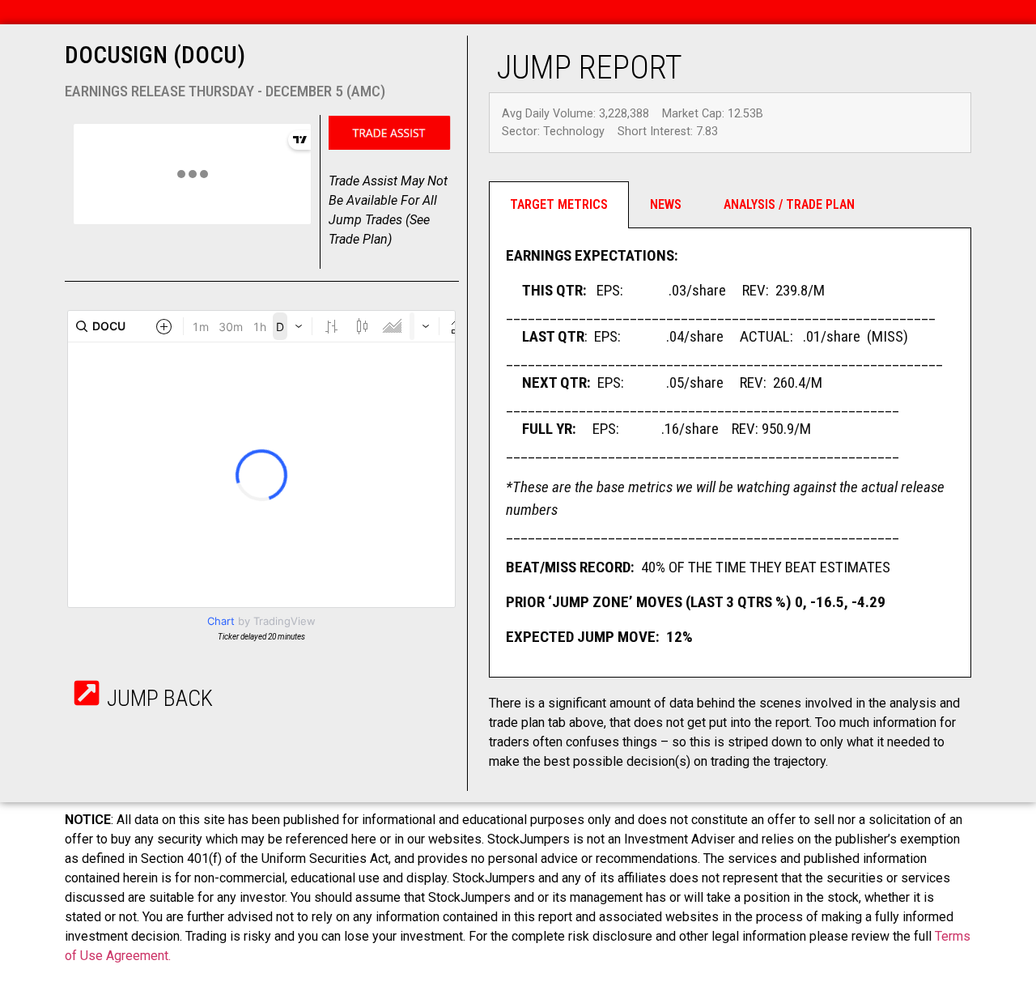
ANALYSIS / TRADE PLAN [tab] (789, 204)
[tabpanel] (730, 453)
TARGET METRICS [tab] (559, 204)
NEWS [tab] (665, 204)
